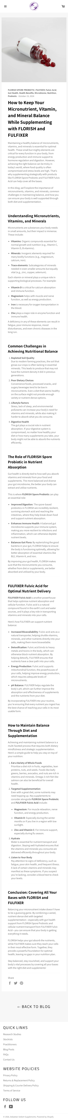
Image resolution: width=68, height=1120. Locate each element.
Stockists (8, 1039)
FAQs (6, 1054)
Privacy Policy (10, 1075)
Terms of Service (11, 1090)
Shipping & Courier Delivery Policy (21, 1085)
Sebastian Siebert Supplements (23, 1116)
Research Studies (12, 1034)
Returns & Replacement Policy (19, 1080)
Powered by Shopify (45, 1116)
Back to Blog (35, 1006)
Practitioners (10, 1044)
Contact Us (9, 1059)
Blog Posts (8, 1049)
